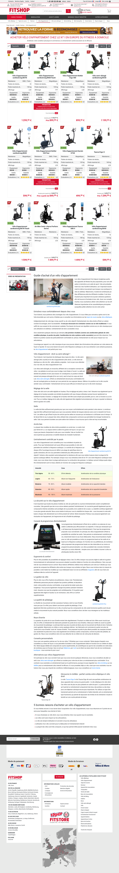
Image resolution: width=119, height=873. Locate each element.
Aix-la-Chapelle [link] (12, 790)
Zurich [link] (23, 825)
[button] (109, 46)
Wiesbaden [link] (23, 802)
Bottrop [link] (14, 792)
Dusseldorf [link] (11, 794)
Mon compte (105, 1)
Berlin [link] (25, 790)
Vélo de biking (85, 796)
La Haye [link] (25, 818)
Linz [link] (25, 814)
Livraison (47, 791)
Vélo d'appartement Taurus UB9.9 (73, 227)
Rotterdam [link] (18, 820)
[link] (94, 740)
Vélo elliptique (85, 778)
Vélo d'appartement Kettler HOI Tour (46, 152)
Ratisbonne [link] (23, 800)
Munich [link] (37, 798)
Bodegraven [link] (18, 818)
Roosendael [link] (11, 820)
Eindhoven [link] (31, 818)
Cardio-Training (16, 17)
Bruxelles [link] (15, 830)
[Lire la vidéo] (19, 285)
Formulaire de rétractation (49, 794)
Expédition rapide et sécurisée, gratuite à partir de (38, 6)
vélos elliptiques (106, 317)
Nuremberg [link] (16, 800)
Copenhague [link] (11, 835)
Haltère (83, 799)
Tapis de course (85, 783)
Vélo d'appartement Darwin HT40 (73, 152)
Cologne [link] (15, 798)
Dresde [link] (36, 792)
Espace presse (64, 804)
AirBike (36, 665)
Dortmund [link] (30, 792)
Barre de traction (85, 821)
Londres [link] (16, 809)
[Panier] (109, 11)
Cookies (47, 788)
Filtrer (32, 46)
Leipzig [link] (21, 798)
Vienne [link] (36, 814)
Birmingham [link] (21, 807)
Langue (97, 1)
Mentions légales (19, 1)
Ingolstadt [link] (23, 796)
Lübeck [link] (25, 798)
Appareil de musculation (88, 787)
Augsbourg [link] (20, 790)
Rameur (83, 785)
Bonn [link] (9, 792)
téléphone (67, 648)
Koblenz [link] (10, 798)
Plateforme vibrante (86, 826)
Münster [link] (10, 800)
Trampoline (84, 789)
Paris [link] (12, 785)
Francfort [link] (27, 794)
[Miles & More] (102, 765)
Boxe (82, 801)
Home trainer (84, 808)
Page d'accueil (10, 25)
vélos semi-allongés (42, 379)
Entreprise (11, 1)
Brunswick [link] (20, 792)
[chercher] (68, 11)
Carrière (27, 1)
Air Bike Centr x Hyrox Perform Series (46, 227)
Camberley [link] (29, 807)
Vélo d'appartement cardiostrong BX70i (19, 77)
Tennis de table (85, 792)
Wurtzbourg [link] (30, 802)
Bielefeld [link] (30, 790)
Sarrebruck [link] (36, 800)
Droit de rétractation (66, 791)
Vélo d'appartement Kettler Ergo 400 (73, 77)
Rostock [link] (30, 800)
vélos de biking (102, 663)
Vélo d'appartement (31, 25)
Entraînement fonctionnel (88, 814)
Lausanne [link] (18, 825)
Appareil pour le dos (86, 819)
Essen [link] (22, 794)
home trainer (96, 668)
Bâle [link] (9, 825)
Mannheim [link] (31, 798)
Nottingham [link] (29, 809)
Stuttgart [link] (17, 802)
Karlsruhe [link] (29, 796)
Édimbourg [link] (35, 807)
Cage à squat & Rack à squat (89, 812)
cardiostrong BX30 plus (53, 306)
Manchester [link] (22, 809)
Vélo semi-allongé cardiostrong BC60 (99, 77)
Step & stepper (85, 810)
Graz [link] (9, 814)
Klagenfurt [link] (21, 814)
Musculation (35, 17)
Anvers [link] (10, 830)
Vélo (82, 805)
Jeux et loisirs (54, 17)
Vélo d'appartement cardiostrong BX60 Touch (46, 77)
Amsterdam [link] (11, 818)
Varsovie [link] (10, 839)
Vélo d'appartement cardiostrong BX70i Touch (19, 227)
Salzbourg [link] (30, 814)
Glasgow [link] (10, 809)
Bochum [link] (35, 790)
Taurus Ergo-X (99, 152)
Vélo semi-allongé (86, 803)
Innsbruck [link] (14, 814)
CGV (46, 786)
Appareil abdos (85, 817)
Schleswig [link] (11, 802)
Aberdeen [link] (10, 807)
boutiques (37, 650)
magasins (91, 570)
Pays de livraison (87, 1)
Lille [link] (9, 785)
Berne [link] (12, 825)
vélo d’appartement (41, 349)
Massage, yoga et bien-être (77, 17)
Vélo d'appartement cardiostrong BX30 (19, 152)
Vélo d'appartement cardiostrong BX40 (99, 227)
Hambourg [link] (11, 796)
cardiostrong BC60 (104, 376)
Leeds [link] (15, 807)
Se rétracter (59, 777)
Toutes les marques (86, 830)
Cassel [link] (35, 796)
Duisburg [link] (17, 794)
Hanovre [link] (17, 796)
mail (74, 648)
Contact (32, 1)
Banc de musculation (87, 794)
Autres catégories (101, 17)
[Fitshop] (20, 11)
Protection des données (67, 786)
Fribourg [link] (33, 794)
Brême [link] (25, 792)
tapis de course (92, 317)
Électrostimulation (86, 824)
